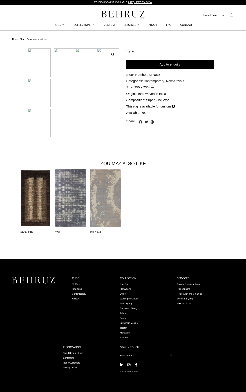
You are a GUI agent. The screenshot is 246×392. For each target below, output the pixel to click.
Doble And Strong (128, 308)
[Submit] (171, 355)
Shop (22, 39)
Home (15, 39)
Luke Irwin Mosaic (129, 323)
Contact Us (68, 358)
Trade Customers (71, 363)
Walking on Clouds (129, 299)
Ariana (123, 313)
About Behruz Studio (73, 353)
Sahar (123, 318)
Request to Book (140, 2)
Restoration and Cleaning (189, 294)
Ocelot (123, 294)
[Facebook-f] (136, 365)
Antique (76, 299)
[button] (224, 15)
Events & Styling (185, 299)
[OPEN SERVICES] (138, 25)
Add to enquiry (170, 64)
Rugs (75, 278)
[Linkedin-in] (122, 365)
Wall (57, 231)
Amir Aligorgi (126, 304)
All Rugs (76, 284)
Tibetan (123, 328)
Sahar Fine (26, 231)
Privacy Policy (70, 368)
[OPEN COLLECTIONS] (93, 25)
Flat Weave (125, 289)
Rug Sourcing (183, 289)
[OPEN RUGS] (63, 25)
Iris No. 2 (95, 231)
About (153, 24)
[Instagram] (129, 365)
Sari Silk (124, 338)
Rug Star (124, 284)
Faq (168, 24)
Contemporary (34, 39)
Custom (109, 24)
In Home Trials (184, 304)
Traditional (77, 289)
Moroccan (125, 333)
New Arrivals (175, 81)
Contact (186, 24)
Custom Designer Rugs (188, 284)
